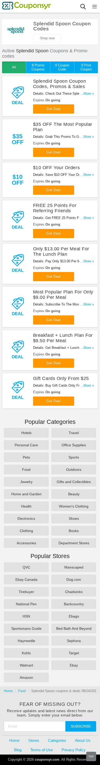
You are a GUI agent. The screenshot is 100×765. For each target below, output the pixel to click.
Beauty (73, 494)
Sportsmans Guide (26, 628)
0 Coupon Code (62, 67)
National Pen (26, 604)
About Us (83, 740)
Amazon (26, 677)
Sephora (74, 641)
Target (74, 653)
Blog (18, 750)
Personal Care (26, 445)
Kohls (26, 653)
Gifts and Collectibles (74, 482)
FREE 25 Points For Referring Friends (55, 208)
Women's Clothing (73, 506)
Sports (73, 457)
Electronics (26, 518)
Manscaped (73, 567)
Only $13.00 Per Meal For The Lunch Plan (61, 251)
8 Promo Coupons (38, 67)
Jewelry (26, 482)
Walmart (26, 665)
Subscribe (81, 726)
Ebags (74, 616)
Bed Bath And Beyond (74, 628)
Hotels (26, 433)
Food (26, 469)
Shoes (74, 518)
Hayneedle (26, 641)
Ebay (74, 665)
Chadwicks (74, 592)
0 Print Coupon (86, 67)
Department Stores (73, 543)
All (14, 67)
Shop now (47, 38)
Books (74, 531)
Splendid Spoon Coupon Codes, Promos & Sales (59, 84)
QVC (26, 567)
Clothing (26, 531)
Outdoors (73, 469)
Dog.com (73, 579)
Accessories (26, 543)
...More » (87, 93)
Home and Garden (26, 494)
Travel (74, 433)
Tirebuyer (26, 592)
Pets (26, 457)
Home (8, 691)
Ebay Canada (26, 579)
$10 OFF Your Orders (56, 167)
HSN (26, 616)
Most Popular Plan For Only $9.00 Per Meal (63, 294)
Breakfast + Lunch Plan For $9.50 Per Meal (63, 338)
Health (26, 506)
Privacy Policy (74, 750)
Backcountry (74, 604)
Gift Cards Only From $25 (61, 378)
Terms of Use (41, 750)
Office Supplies (74, 445)
